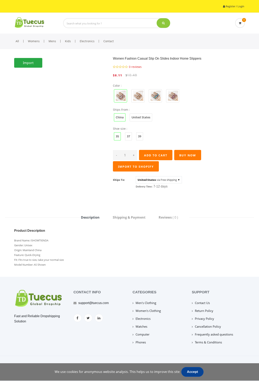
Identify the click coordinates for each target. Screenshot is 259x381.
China (120, 117)
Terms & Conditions (208, 342)
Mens (52, 41)
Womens (34, 41)
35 (117, 136)
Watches (141, 326)
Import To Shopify (136, 166)
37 (128, 136)
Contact (108, 41)
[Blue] (120, 95)
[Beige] (155, 95)
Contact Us (202, 303)
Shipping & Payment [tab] (129, 217)
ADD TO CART (155, 155)
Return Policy (204, 311)
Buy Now (187, 155)
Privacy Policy (204, 319)
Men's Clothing (146, 303)
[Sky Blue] (172, 95)
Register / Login (234, 6)
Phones (141, 342)
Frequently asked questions (214, 334)
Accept (192, 372)
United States (141, 117)
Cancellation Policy (208, 326)
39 (139, 136)
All (17, 41)
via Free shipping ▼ (159, 180)
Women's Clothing (148, 311)
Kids (68, 41)
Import (28, 63)
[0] (240, 23)
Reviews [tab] (168, 217)
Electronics (87, 41)
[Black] (137, 95)
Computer (143, 334)
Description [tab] (90, 217)
